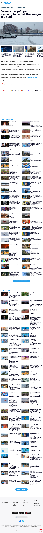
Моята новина (5, 504)
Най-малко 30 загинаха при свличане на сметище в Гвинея (36, 130)
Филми (24, 505)
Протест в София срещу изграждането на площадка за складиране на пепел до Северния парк (15, 342)
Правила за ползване (19, 526)
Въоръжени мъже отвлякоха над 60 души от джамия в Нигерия (36, 208)
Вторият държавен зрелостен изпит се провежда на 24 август (14, 329)
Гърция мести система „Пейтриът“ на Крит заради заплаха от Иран (35, 159)
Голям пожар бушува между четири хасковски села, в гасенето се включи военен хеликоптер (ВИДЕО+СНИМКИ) (15, 427)
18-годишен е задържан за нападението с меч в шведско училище (36, 165)
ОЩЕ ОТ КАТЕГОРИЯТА (21, 281)
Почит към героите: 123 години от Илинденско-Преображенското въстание (14, 466)
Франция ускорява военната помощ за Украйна (34, 233)
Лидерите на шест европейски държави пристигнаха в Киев (13, 190)
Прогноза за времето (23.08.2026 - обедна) (15, 449)
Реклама (3, 525)
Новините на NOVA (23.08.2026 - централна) (35, 335)
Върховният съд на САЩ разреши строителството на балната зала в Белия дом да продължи (14, 274)
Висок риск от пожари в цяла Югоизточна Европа (14, 245)
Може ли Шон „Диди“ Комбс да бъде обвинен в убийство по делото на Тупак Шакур (14, 209)
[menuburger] (1, 2)
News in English (36, 506)
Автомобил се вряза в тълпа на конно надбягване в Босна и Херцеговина (13, 171)
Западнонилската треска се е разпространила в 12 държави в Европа (36, 358)
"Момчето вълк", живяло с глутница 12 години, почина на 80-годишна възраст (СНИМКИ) (36, 260)
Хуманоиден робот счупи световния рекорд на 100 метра (36, 144)
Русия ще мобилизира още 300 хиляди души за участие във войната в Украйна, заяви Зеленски (14, 178)
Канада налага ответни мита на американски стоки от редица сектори (36, 221)
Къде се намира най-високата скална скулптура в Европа (34, 252)
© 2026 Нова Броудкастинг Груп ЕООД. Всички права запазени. (10, 530)
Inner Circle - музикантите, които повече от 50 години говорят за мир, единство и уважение (36, 267)
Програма (21, 2)
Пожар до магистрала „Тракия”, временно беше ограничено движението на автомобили (36, 474)
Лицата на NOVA (16, 502)
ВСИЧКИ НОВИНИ (21, 489)
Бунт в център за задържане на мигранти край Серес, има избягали (35, 177)
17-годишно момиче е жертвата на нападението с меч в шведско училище (35, 246)
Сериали (25, 504)
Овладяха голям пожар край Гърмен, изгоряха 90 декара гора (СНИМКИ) (35, 386)
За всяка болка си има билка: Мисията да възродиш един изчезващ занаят (36, 482)
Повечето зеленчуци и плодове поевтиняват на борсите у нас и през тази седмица (36, 419)
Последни (4, 500)
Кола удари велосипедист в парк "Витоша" (15, 379)
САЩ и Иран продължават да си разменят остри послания (14, 266)
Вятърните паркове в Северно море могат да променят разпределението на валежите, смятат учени (36, 124)
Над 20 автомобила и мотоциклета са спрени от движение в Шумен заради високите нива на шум (36, 458)
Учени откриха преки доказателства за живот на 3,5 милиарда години (14, 202)
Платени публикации (34, 526)
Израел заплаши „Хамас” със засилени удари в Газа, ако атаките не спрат (14, 136)
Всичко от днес (5, 502)
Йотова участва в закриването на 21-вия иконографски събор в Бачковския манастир (14, 387)
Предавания (25, 502)
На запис (28, 2)
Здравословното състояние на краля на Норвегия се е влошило (14, 130)
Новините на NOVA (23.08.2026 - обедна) (15, 455)
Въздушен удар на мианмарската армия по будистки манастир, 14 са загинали (36, 240)
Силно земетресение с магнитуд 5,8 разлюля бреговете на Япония (14, 221)
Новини (14, 2)
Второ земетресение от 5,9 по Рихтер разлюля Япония (14, 159)
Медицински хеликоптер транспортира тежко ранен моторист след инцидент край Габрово (13, 402)
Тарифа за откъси (24, 525)
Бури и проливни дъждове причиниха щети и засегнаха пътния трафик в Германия (36, 274)
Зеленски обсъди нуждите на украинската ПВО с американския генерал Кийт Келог (36, 203)
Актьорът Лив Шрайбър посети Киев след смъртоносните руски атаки (35, 190)
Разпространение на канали (16, 525)
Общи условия (39, 525)
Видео (3, 505)
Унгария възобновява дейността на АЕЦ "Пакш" (14, 183)
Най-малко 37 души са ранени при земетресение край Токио (36, 196)
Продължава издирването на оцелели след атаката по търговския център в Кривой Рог (36, 228)
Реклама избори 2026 (8, 525)
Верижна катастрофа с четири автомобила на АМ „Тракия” (35, 380)
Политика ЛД (13, 526)
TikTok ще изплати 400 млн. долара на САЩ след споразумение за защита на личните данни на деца (15, 260)
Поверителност (7, 526)
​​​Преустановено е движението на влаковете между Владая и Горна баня (35, 394)
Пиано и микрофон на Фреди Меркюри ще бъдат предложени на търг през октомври (15, 123)
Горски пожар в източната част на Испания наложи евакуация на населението (13, 253)
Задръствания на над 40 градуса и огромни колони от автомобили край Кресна (15, 351)
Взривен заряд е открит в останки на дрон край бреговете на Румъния (14, 233)
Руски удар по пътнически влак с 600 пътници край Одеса (36, 153)
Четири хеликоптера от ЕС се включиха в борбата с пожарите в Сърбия (14, 239)
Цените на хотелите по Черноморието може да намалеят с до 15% (35, 465)
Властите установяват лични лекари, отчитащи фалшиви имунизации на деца (35, 342)
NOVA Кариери (37, 505)
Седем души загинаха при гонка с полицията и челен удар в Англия (14, 227)
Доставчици (30, 525)
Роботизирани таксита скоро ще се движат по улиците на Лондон (14, 196)
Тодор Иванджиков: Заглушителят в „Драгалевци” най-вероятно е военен (14, 473)
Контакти (34, 525)
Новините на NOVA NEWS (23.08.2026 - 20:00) (35, 328)
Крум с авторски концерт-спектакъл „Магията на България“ (15, 482)
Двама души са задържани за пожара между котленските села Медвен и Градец (35, 401)
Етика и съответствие (26, 526)
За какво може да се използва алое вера (35, 293)
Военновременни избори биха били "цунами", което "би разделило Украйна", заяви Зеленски (36, 184)
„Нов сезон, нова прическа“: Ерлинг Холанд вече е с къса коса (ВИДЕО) (14, 153)
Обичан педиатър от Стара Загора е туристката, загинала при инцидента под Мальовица (15, 359)
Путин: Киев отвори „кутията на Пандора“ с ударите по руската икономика (14, 215)
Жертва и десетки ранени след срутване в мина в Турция (36, 215)
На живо (34, 2)
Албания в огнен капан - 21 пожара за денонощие (14, 164)
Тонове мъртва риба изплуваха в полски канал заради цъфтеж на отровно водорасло (35, 171)
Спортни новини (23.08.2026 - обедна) (35, 449)
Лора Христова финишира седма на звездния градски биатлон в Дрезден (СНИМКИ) (14, 303)
